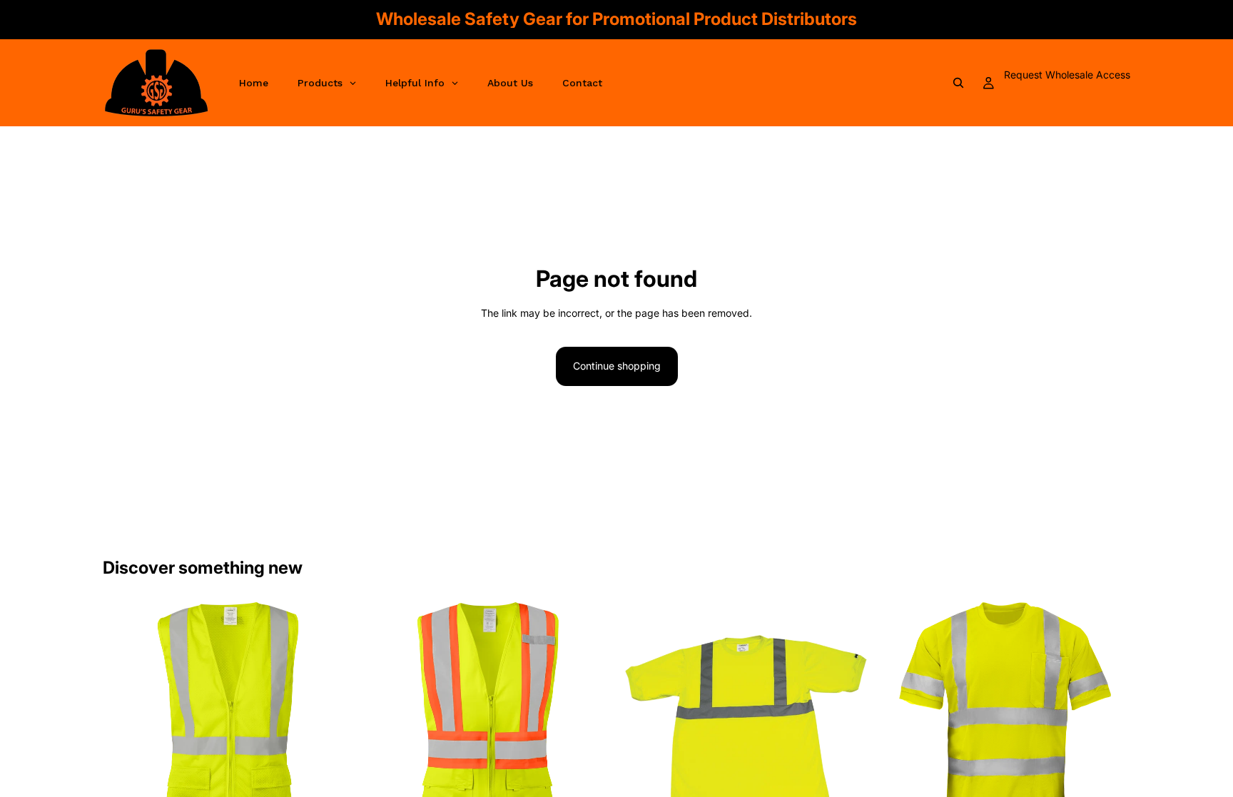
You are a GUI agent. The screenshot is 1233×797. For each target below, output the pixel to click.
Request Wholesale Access (1067, 74)
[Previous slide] (124, 727)
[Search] (958, 82)
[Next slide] (331, 727)
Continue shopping (617, 366)
